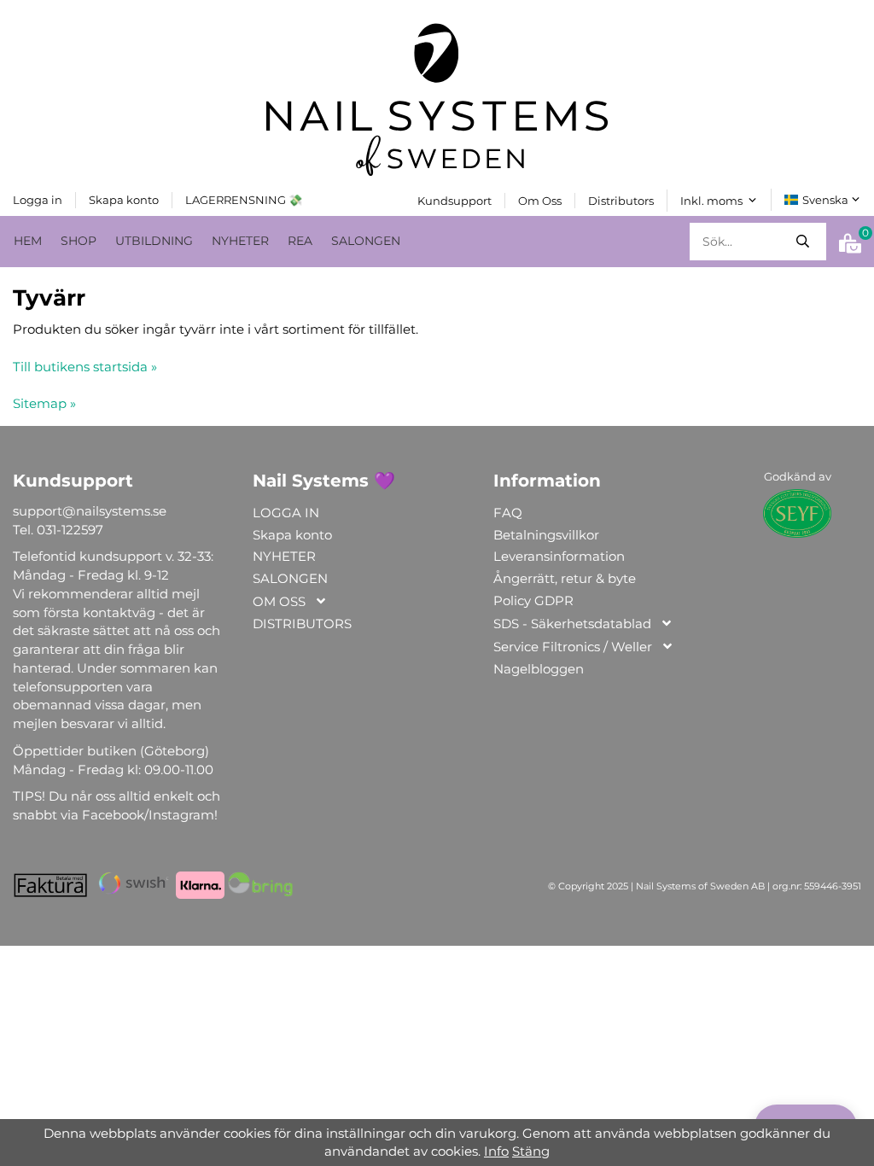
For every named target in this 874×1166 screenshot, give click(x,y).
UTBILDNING (154, 241)
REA (300, 241)
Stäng (531, 1151)
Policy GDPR (533, 600)
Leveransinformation (559, 556)
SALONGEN (365, 241)
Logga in (37, 200)
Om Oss (540, 200)
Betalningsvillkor (546, 535)
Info (496, 1151)
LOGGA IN (286, 512)
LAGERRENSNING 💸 (243, 200)
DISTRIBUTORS (302, 623)
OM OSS (279, 601)
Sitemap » (44, 403)
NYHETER (240, 241)
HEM (28, 241)
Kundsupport (454, 200)
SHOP (78, 241)
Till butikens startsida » (85, 367)
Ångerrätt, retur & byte (564, 578)
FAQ (507, 512)
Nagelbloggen (538, 669)
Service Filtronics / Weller (572, 646)
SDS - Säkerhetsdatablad (572, 623)
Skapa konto (124, 200)
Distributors (621, 200)
